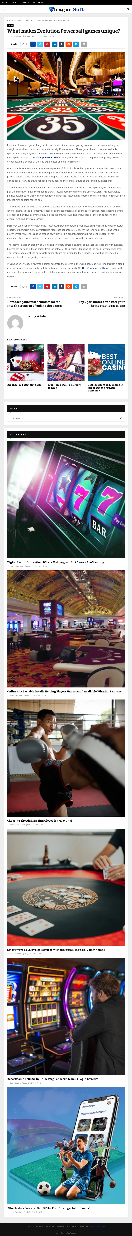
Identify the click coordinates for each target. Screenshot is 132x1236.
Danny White (15, 36)
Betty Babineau (16, 566)
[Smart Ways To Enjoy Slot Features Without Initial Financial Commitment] (66, 887)
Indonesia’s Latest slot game (24, 385)
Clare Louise (15, 1083)
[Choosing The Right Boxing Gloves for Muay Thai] (66, 758)
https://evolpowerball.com (94, 268)
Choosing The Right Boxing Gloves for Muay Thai (39, 820)
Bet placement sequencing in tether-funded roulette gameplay (105, 388)
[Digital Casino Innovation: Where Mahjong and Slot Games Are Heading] (66, 499)
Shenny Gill (15, 824)
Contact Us (25, 2)
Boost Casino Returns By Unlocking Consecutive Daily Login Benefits (52, 1079)
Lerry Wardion (16, 1212)
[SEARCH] (121, 418)
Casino (10, 26)
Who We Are (38, 2)
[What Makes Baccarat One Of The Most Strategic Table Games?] (66, 1145)
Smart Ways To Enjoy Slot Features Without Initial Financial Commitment (56, 949)
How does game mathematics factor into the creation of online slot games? (35, 304)
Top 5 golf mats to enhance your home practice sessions (102, 304)
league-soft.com (98, 1226)
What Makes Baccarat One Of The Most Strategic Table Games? (48, 1208)
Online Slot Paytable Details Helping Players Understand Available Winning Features (64, 691)
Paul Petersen (16, 695)
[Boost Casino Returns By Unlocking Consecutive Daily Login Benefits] (66, 1016)
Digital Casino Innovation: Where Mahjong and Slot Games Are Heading (55, 562)
